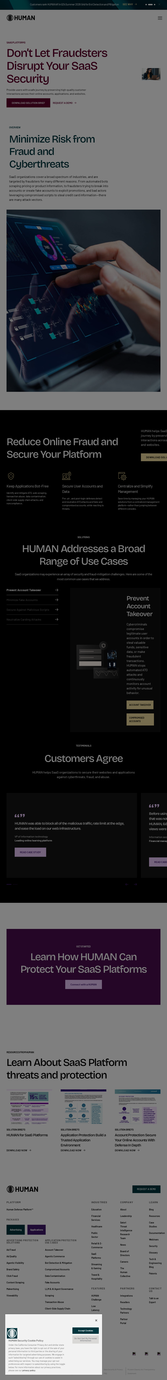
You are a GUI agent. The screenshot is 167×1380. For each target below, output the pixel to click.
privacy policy (28, 1370)
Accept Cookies (85, 1330)
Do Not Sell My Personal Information (85, 1339)
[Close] (96, 1320)
